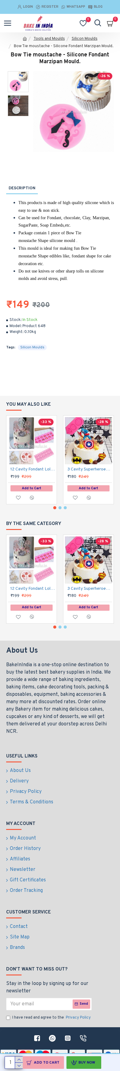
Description (22, 188)
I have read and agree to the (51, 1017)
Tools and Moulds (49, 38)
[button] (54, 507)
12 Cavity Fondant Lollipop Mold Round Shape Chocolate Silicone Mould (32, 469)
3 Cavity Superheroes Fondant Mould (89, 469)
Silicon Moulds (85, 38)
